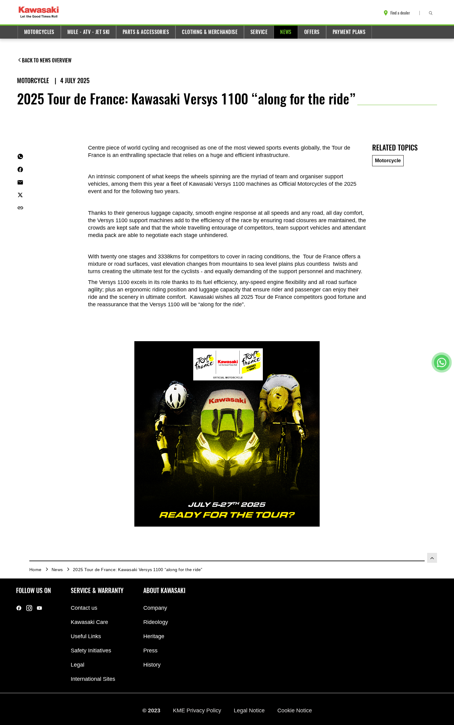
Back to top (432, 558)
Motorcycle (34, 80)
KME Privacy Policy (198, 710)
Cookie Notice (294, 710)
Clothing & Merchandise (210, 32)
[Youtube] (39, 608)
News (286, 32)
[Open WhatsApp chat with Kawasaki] (441, 362)
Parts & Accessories (146, 32)
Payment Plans (349, 32)
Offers (312, 32)
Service (258, 32)
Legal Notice (250, 710)
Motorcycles (39, 32)
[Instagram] (29, 608)
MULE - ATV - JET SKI (88, 32)
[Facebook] (19, 608)
